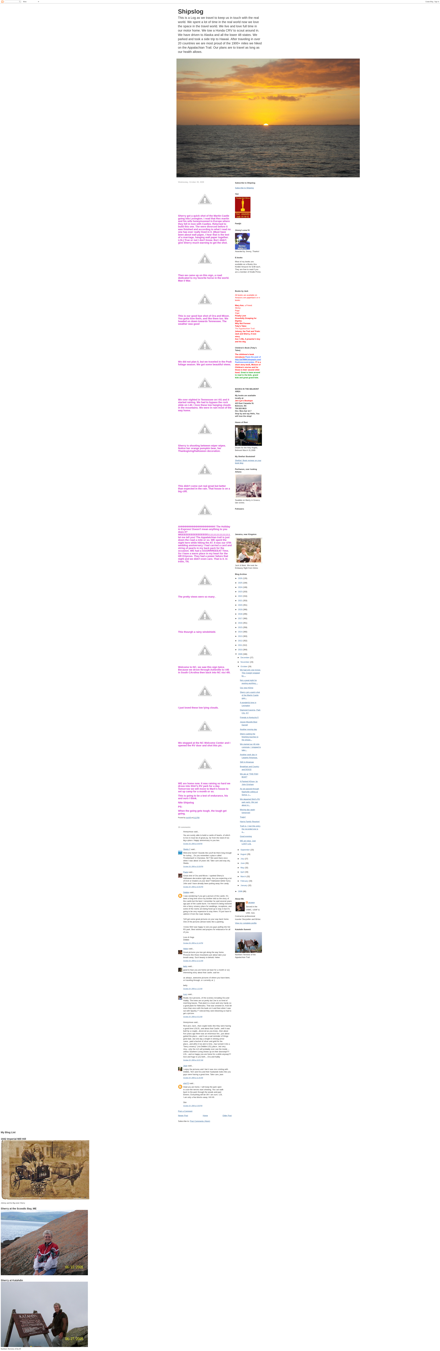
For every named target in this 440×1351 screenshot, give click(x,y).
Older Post (227, 1115)
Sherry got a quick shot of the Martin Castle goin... (250, 695)
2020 (240, 605)
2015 (240, 627)
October (244, 666)
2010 (240, 649)
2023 (240, 591)
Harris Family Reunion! (250, 821)
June (243, 863)
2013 (240, 636)
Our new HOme (246, 688)
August (243, 854)
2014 (240, 632)
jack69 (251, 903)
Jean (185, 1066)
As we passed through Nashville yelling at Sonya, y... (249, 792)
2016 (240, 623)
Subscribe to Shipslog (244, 188)
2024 (240, 587)
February (245, 881)
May (243, 867)
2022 (240, 596)
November (245, 662)
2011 (240, 645)
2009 (240, 654)
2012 (240, 641)
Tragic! (243, 817)
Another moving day (248, 729)
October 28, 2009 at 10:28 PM (193, 866)
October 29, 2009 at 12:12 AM (193, 961)
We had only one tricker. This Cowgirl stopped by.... (250, 673)
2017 (240, 618)
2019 (240, 609)
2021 (240, 600)
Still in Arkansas (247, 762)
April (242, 872)
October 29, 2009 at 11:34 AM (193, 1078)
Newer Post (183, 1115)
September (245, 850)
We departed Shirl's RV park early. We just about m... (250, 802)
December (245, 657)
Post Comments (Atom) (200, 1121)
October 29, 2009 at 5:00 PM (192, 1106)
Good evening (246, 836)
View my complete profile (246, 923)
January (244, 885)
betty (185, 966)
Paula (185, 872)
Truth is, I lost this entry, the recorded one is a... (250, 829)
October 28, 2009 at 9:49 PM (192, 844)
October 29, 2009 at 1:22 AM (192, 989)
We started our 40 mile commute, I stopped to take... (250, 747)
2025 (240, 583)
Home (205, 1115)
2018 (240, 614)
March (243, 876)
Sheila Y (186, 849)
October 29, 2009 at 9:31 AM (192, 1017)
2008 (240, 891)
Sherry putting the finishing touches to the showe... (249, 737)
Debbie (186, 892)
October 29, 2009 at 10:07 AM (193, 1060)
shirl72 (186, 1083)
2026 (240, 578)
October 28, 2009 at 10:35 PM (193, 887)
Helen (185, 949)
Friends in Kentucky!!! (249, 717)
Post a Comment (185, 1111)
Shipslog (190, 11)
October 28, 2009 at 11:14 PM (193, 943)
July (243, 859)
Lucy (185, 994)
